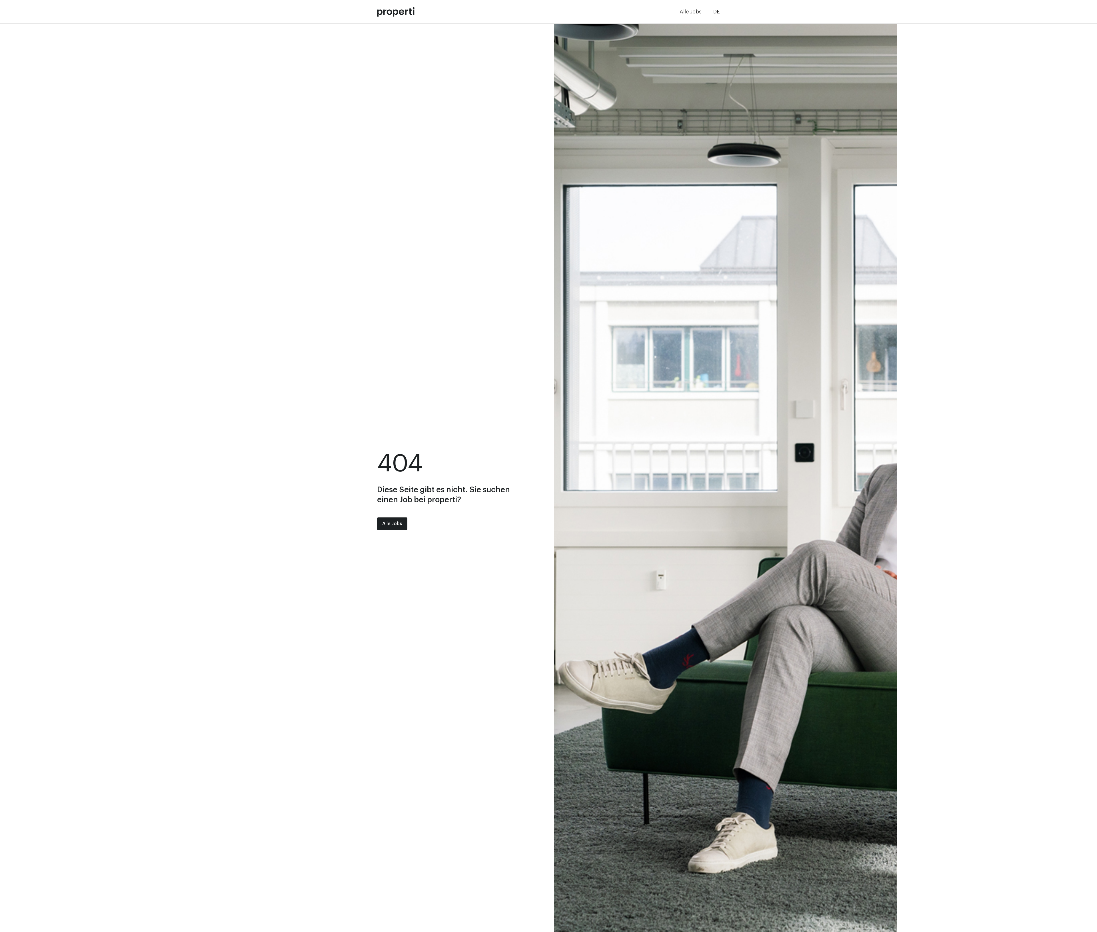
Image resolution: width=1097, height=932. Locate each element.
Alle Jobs (691, 11)
